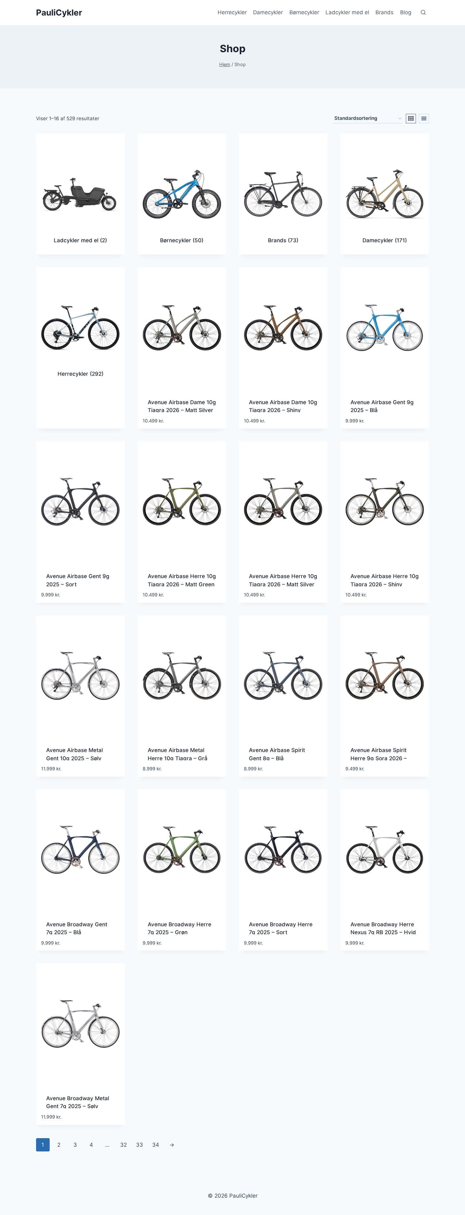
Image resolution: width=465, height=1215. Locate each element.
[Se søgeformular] (423, 12)
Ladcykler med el (347, 12)
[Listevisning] (424, 118)
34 (155, 1145)
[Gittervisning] (411, 118)
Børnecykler (304, 12)
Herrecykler (232, 12)
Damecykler (268, 12)
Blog (405, 12)
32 (123, 1145)
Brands (384, 12)
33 (139, 1145)
